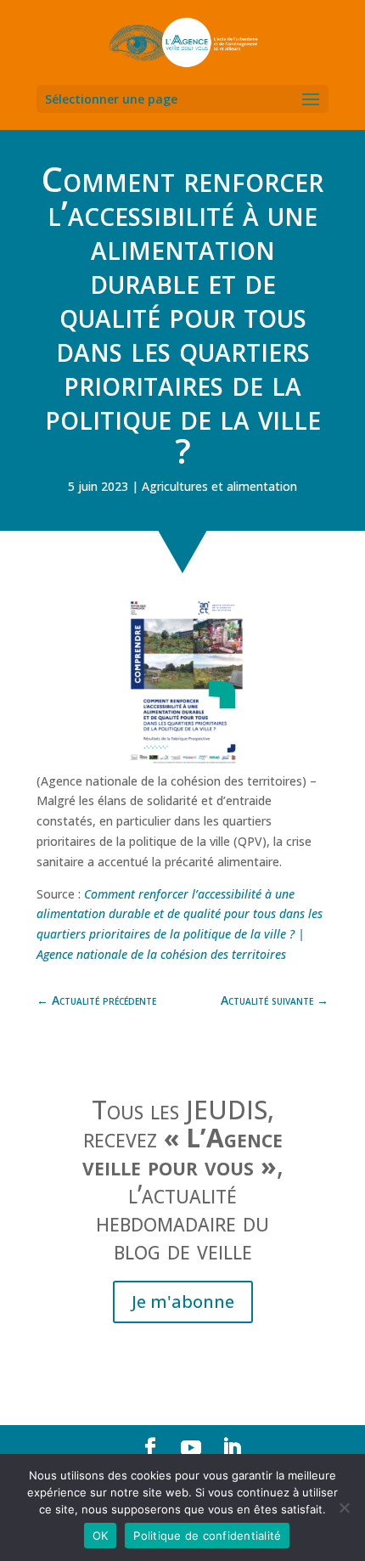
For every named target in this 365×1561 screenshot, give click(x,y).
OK (101, 1535)
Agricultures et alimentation (219, 486)
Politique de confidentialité (207, 1535)
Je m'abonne (183, 1301)
